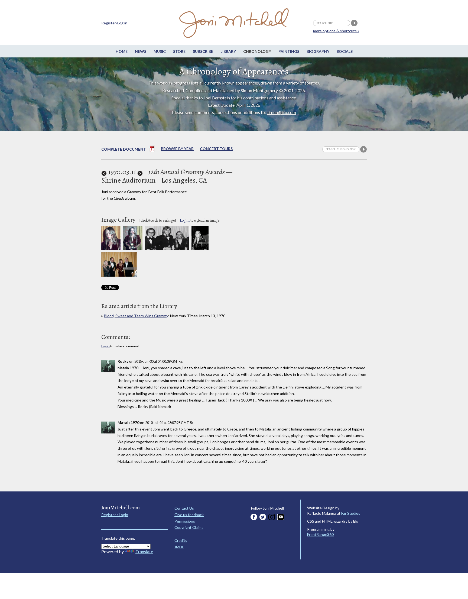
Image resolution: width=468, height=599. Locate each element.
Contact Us (184, 508)
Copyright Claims (188, 527)
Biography (318, 51)
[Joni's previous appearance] (104, 172)
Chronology (257, 51)
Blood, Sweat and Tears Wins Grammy (136, 315)
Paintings (288, 51)
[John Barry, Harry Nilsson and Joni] (167, 249)
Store (179, 51)
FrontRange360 (320, 534)
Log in (185, 220)
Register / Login (114, 514)
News (140, 51)
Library (228, 51)
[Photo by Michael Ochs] (200, 249)
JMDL (179, 547)
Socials (345, 51)
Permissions (184, 521)
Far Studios (350, 513)
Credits (180, 540)
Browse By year (177, 148)
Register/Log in (114, 23)
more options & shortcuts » (336, 30)
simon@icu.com (281, 112)
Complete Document (124, 149)
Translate (144, 551)
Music (160, 51)
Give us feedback (189, 514)
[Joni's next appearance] (140, 172)
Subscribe (203, 51)
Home (122, 51)
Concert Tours (216, 148)
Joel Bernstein (217, 97)
